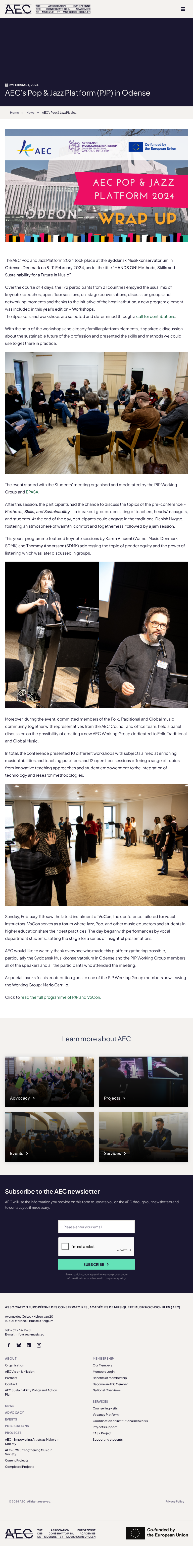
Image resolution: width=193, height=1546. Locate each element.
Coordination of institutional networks (120, 1421)
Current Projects (16, 1460)
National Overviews (107, 1390)
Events (17, 1153)
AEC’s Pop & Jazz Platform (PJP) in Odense (72, 112)
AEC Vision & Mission (19, 1371)
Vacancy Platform (106, 1414)
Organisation (14, 1365)
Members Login (104, 1371)
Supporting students (108, 1439)
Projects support (105, 1427)
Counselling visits (105, 1408)
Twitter (19, 1345)
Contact (11, 1384)
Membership (103, 1358)
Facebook (9, 1345)
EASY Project (102, 1433)
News (30, 112)
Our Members (102, 1365)
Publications (17, 1426)
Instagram (39, 1345)
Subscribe (93, 1264)
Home (14, 112)
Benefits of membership (110, 1378)
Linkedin (29, 1345)
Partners (11, 1378)
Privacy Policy (175, 1501)
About (11, 1358)
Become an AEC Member (110, 1384)
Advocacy (20, 1098)
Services (113, 1153)
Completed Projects (19, 1467)
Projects (112, 1098)
